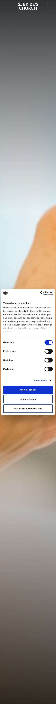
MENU (42, 4)
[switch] (49, 351)
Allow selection (28, 399)
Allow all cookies (28, 390)
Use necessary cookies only (28, 408)
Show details (40, 380)
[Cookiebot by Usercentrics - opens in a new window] (40, 293)
